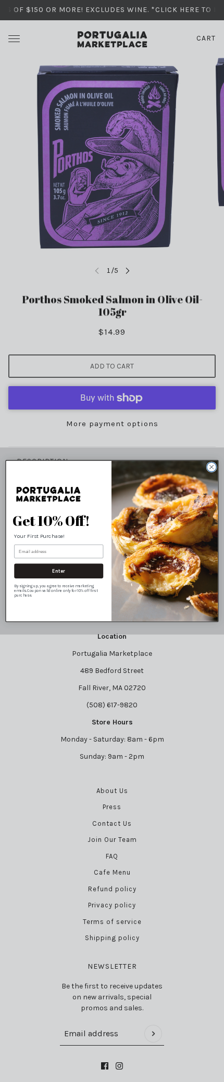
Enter (58, 571)
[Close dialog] (211, 466)
